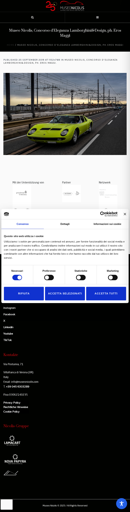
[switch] (49, 277)
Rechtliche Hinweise (15, 407)
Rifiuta (24, 293)
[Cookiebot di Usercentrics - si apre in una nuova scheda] (102, 214)
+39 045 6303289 (17, 386)
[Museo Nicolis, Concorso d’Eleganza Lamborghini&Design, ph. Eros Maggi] (65, 114)
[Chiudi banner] (125, 214)
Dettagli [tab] (65, 223)
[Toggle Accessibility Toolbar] (121, 503)
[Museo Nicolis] (65, 6)
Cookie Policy (11, 411)
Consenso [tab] (23, 223)
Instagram (9, 307)
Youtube (8, 333)
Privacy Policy (11, 402)
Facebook (9, 314)
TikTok (7, 340)
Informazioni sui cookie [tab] (107, 223)
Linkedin (8, 327)
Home (10, 44)
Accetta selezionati (65, 293)
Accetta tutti (106, 293)
